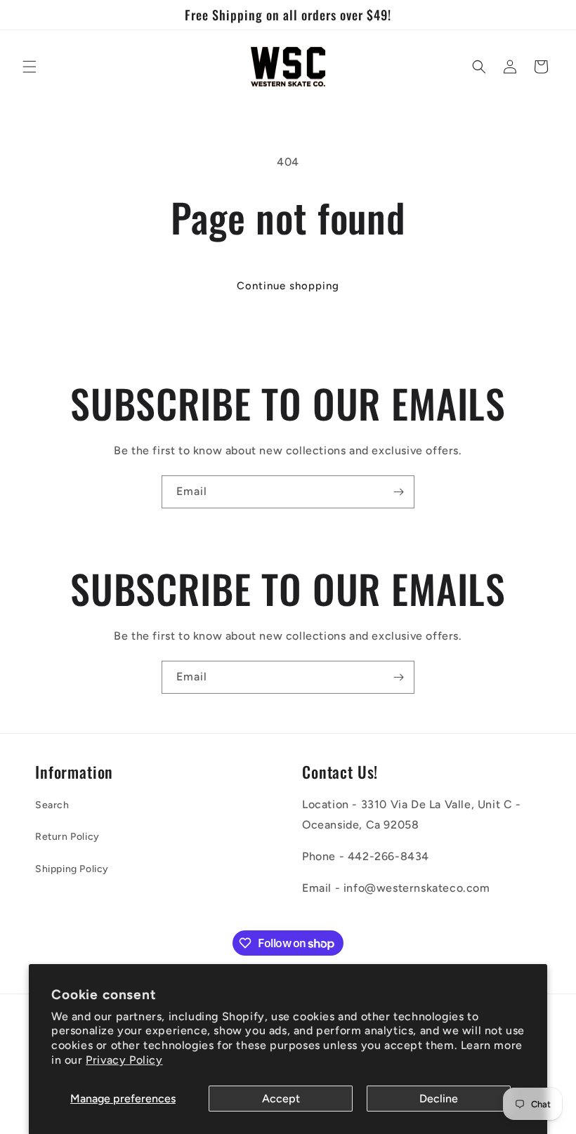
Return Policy (67, 837)
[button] (29, 66)
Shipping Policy (72, 869)
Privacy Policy (124, 1060)
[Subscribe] (398, 491)
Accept (281, 1098)
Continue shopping (288, 285)
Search (52, 805)
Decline (438, 1098)
